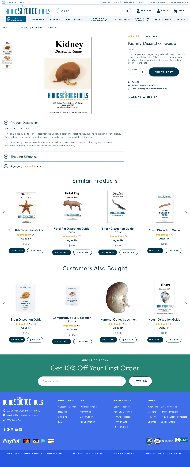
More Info (141, 63)
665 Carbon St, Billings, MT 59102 (23, 411)
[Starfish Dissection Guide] (26, 209)
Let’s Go (140, 381)
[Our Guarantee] (149, 441)
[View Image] (7, 52)
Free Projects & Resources (169, 2)
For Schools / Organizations (122, 2)
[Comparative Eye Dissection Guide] (72, 297)
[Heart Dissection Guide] (164, 299)
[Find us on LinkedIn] (20, 429)
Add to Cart (16, 251)
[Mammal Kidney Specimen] (118, 299)
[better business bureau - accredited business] (181, 441)
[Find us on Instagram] (12, 429)
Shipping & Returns (23, 157)
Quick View (35, 251)
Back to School (19, 2)
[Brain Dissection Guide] (26, 299)
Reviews (28, 166)
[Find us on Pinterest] (8, 429)
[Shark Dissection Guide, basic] (118, 208)
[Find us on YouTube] (16, 429)
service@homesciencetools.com (23, 415)
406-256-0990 (13, 420)
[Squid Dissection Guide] (164, 209)
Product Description (24, 123)
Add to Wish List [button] (143, 97)
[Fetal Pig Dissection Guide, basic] (72, 208)
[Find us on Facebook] (4, 429)
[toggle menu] (44, 19)
